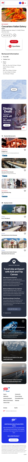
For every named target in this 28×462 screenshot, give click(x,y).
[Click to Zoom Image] (14, 15)
